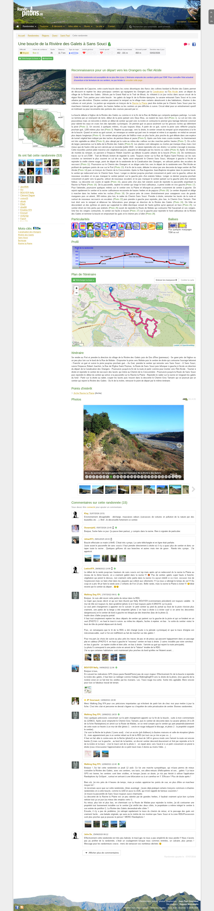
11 (121, 477)
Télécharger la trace (30, 58)
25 (169, 477)
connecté (91, 507)
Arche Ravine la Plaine (84, 393)
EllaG (22, 204)
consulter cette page (134, 80)
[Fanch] (30, 163)
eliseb (23, 201)
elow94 (23, 207)
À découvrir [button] (57, 26)
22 (159, 477)
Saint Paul (65, 35)
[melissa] (39, 171)
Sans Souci (23, 238)
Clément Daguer (27, 195)
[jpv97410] (22, 171)
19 (149, 477)
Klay (86, 513)
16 (138, 477)
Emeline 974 (26, 210)
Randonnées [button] (29, 26)
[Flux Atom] (21, 907)
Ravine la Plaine (25, 243)
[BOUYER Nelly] (22, 163)
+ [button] (77, 288)
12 (125, 477)
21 (156, 477)
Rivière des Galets (26, 235)
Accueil (21, 35)
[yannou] (39, 180)
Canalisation (158, 92)
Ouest (54, 35)
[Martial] (30, 171)
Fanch (23, 219)
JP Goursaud (93, 700)
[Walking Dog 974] (30, 180)
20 (152, 477)
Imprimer (48, 58)
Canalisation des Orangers (29, 232)
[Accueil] (18, 26)
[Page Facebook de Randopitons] (17, 907)
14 (132, 477)
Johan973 (88, 539)
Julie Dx (88, 834)
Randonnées (33, 35)
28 (180, 477)
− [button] (77, 293)
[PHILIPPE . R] (22, 180)
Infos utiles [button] (73, 26)
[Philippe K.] (56, 171)
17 (142, 477)
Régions (45, 35)
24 (166, 477)
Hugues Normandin (189, 904)
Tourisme (44, 26)
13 (128, 477)
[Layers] (189, 289)
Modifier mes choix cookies (136, 908)
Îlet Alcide (22, 241)
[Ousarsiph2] (47, 171)
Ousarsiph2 (89, 527)
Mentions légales (158, 908)
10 (118, 477)
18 (145, 477)
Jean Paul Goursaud (188, 901)
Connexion (193, 21)
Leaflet (176, 345)
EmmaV (24, 213)
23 (163, 477)
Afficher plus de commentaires (103, 852)
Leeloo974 (89, 568)
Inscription (181, 21)
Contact (111, 26)
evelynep (24, 216)
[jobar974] (56, 163)
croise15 (24, 198)
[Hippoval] (39, 163)
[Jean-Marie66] (47, 163)
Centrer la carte (187, 280)
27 (176, 477)
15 (135, 477)
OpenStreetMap (188, 345)
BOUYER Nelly (27, 192)
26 (173, 477)
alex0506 (24, 187)
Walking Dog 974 (92, 594)
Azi (21, 190)
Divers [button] (87, 26)
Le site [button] (99, 26)
